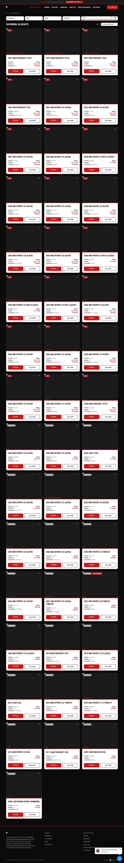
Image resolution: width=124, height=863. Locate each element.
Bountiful (48, 836)
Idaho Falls (48, 844)
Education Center (84, 7)
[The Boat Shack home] (15, 7)
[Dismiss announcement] (121, 2)
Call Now (32, 71)
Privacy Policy (31, 860)
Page (46, 841)
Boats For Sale (35, 7)
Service (47, 7)
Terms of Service (40, 860)
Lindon (47, 833)
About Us (72, 7)
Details (15, 71)
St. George (48, 838)
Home (7, 13)
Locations (96, 7)
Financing (63, 7)
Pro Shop (55, 7)
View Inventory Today (73, 2)
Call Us (113, 7)
